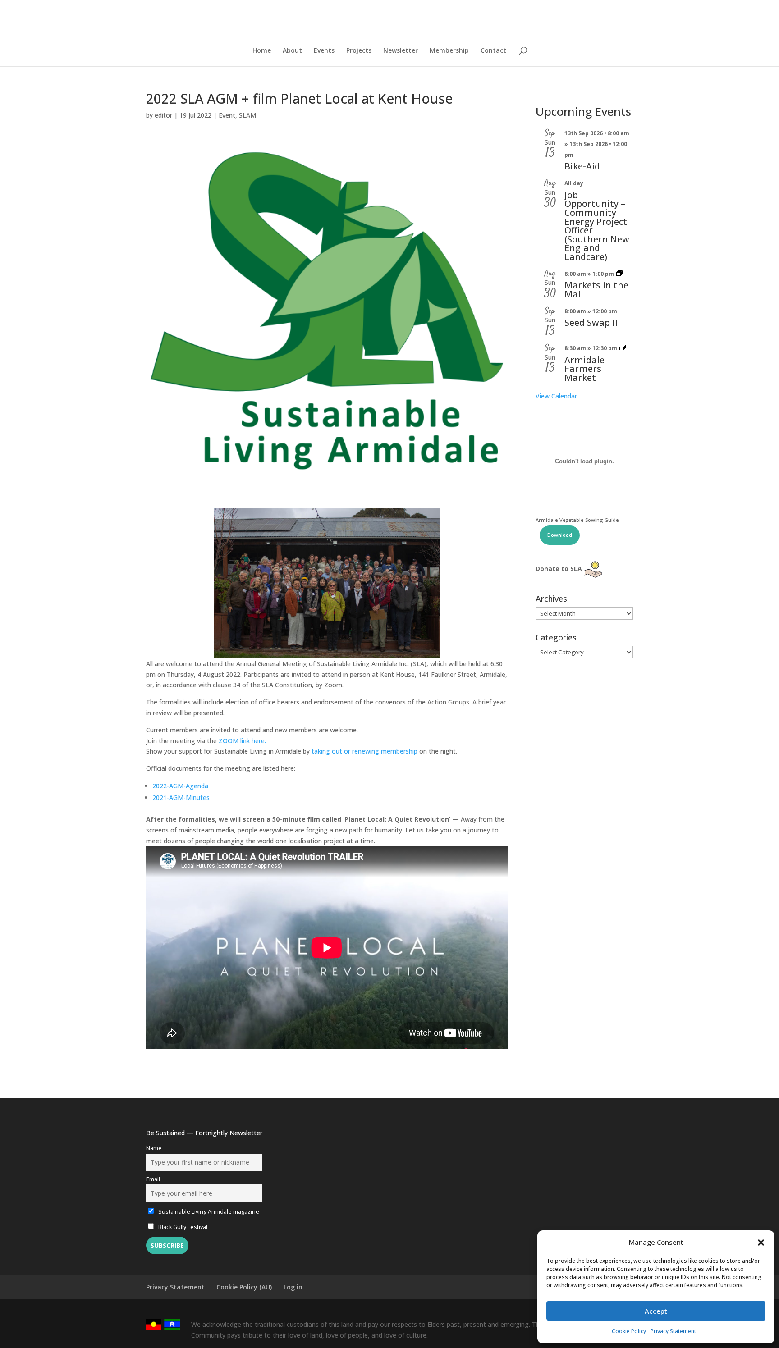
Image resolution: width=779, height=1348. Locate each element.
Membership (449, 51)
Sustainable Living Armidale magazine (208, 1211)
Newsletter (400, 51)
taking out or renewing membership (364, 751)
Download (559, 534)
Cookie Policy (629, 1331)
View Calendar (556, 396)
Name (154, 1148)
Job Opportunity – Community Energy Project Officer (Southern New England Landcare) (596, 226)
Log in (293, 1287)
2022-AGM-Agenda (180, 785)
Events (324, 51)
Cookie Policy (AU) (244, 1287)
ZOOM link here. (242, 740)
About (292, 51)
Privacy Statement (673, 1331)
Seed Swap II (591, 322)
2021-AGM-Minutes (181, 797)
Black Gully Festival (182, 1227)
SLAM (247, 115)
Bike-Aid (582, 166)
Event (227, 115)
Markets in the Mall (596, 289)
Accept (656, 1311)
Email (153, 1179)
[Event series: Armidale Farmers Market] (622, 348)
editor (163, 115)
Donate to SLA (559, 568)
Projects (358, 51)
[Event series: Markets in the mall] (619, 274)
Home (261, 51)
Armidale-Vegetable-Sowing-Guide (577, 519)
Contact (493, 51)
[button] (760, 1242)
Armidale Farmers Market (584, 369)
